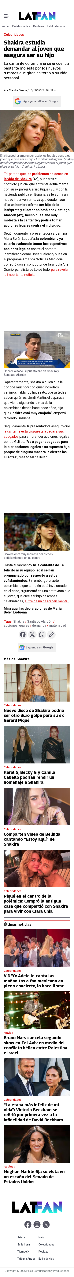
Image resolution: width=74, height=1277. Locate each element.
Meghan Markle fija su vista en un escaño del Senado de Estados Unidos (34, 1176)
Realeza (38, 26)
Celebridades (21, 26)
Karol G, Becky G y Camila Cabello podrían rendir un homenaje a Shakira (29, 777)
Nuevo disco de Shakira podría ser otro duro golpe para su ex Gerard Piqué (34, 715)
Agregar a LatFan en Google (36, 102)
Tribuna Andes (27, 1258)
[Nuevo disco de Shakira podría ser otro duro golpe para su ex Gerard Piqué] (37, 683)
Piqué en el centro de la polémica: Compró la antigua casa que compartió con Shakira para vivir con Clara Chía (36, 904)
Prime (27, 1237)
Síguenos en (40, 647)
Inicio (5, 26)
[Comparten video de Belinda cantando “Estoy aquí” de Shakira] (37, 806)
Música (8, 1032)
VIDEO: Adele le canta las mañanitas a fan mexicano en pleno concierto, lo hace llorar (34, 980)
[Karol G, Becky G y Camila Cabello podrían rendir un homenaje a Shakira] (37, 744)
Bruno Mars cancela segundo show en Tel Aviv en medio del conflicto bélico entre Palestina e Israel (35, 1045)
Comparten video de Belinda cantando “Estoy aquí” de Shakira (32, 839)
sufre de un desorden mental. (47, 601)
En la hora (27, 1244)
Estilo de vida (56, 26)
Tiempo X (27, 1251)
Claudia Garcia (18, 90)
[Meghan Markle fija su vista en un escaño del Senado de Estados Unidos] (37, 1144)
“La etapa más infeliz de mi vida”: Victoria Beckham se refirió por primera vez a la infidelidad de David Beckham (33, 1112)
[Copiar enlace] (51, 634)
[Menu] (6, 16)
